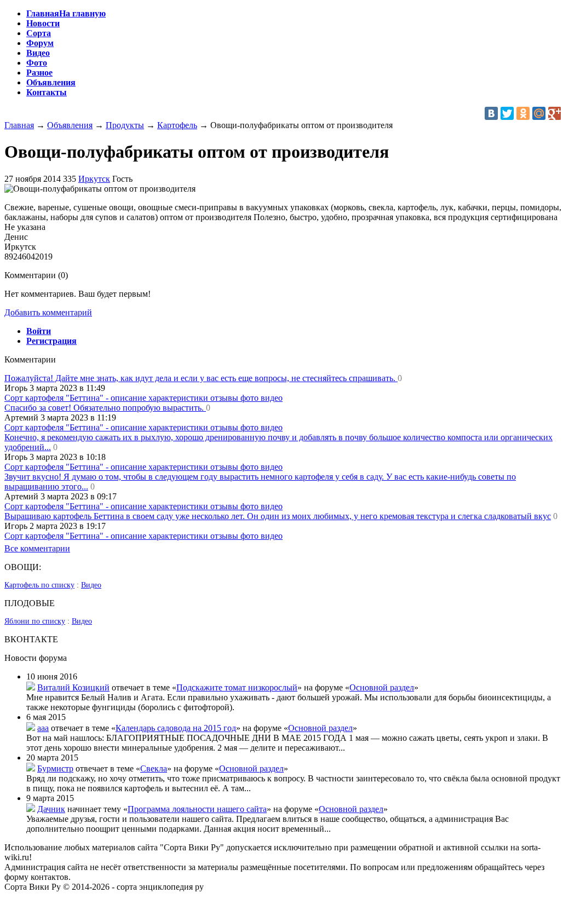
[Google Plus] (554, 113)
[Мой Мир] (538, 113)
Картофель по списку (39, 585)
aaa (43, 728)
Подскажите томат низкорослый (236, 687)
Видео (91, 585)
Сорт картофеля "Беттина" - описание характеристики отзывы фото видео (143, 397)
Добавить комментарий (48, 312)
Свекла (153, 768)
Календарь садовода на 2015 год (176, 728)
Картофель (177, 125)
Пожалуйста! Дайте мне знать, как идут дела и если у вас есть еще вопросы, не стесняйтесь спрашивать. (201, 378)
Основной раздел (381, 687)
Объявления (70, 125)
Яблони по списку (34, 621)
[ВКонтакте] (491, 113)
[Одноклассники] (523, 113)
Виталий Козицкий (73, 687)
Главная (19, 125)
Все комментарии (37, 548)
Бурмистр (55, 768)
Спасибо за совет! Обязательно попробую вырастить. (105, 407)
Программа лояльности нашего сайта (197, 809)
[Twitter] (507, 113)
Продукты (125, 125)
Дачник (51, 809)
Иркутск (94, 178)
